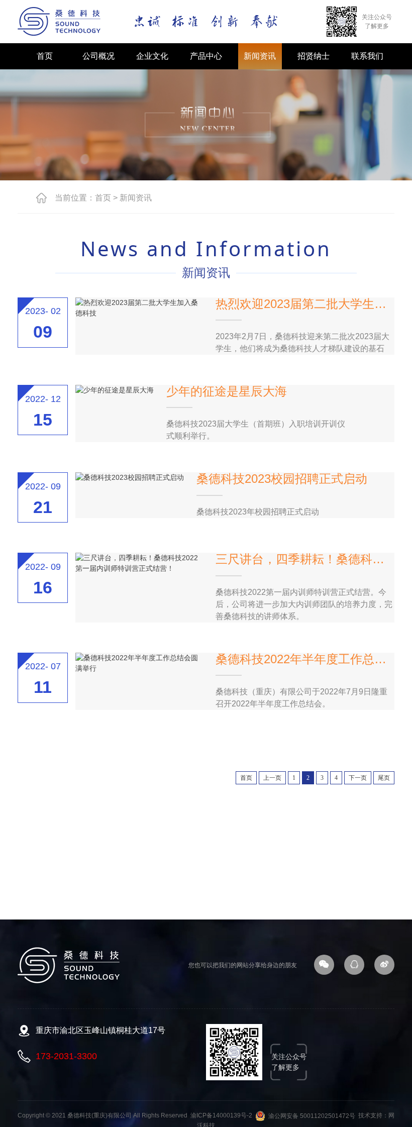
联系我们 (367, 56)
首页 (45, 56)
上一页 (272, 777)
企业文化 (152, 56)
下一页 (358, 777)
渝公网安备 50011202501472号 (310, 1115)
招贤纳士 (313, 56)
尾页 (384, 777)
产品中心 (206, 56)
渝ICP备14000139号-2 (221, 1115)
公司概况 (98, 56)
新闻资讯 (260, 56)
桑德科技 (59, 21)
